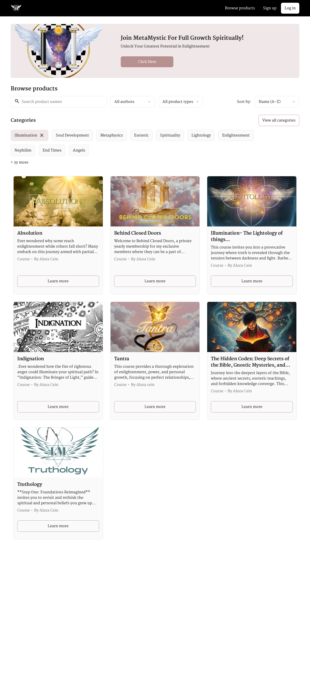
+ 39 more (19, 162)
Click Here (147, 62)
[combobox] (133, 101)
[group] (136, 143)
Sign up (269, 8)
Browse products (240, 8)
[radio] (29, 135)
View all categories (278, 120)
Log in (290, 8)
